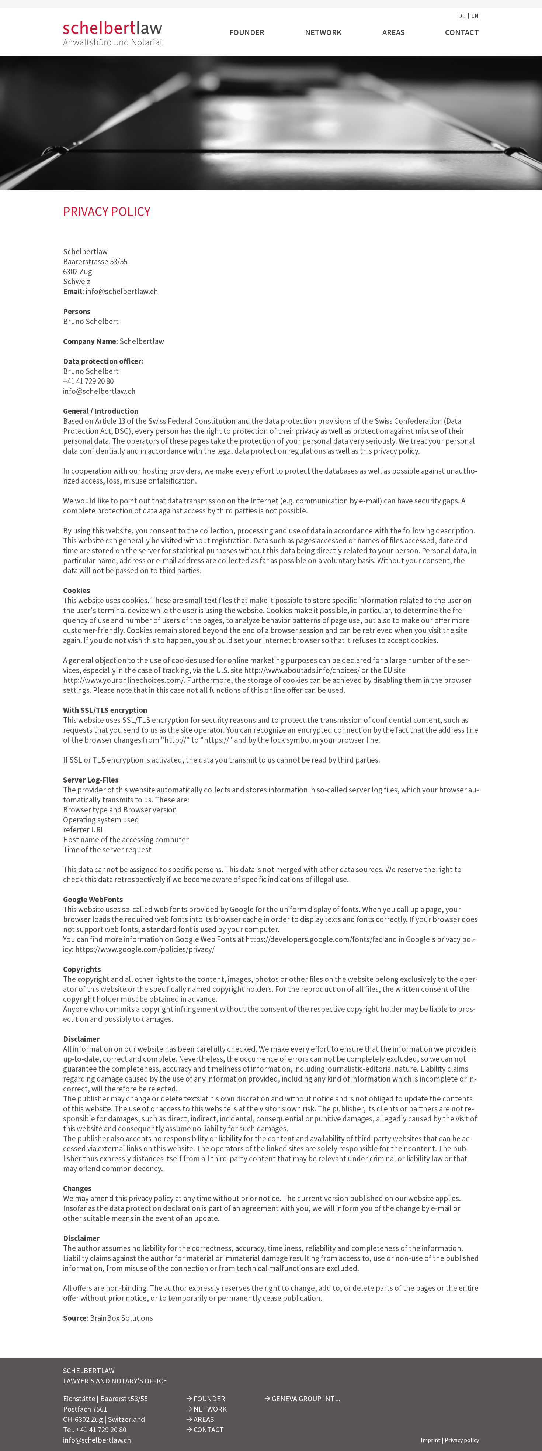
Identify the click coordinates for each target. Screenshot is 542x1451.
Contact (462, 32)
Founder (246, 32)
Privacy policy (462, 1440)
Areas (393, 32)
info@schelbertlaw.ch (97, 1439)
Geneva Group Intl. (305, 1398)
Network (323, 32)
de (462, 16)
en (475, 16)
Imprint (431, 1440)
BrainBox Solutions (121, 1318)
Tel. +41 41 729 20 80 (94, 1429)
